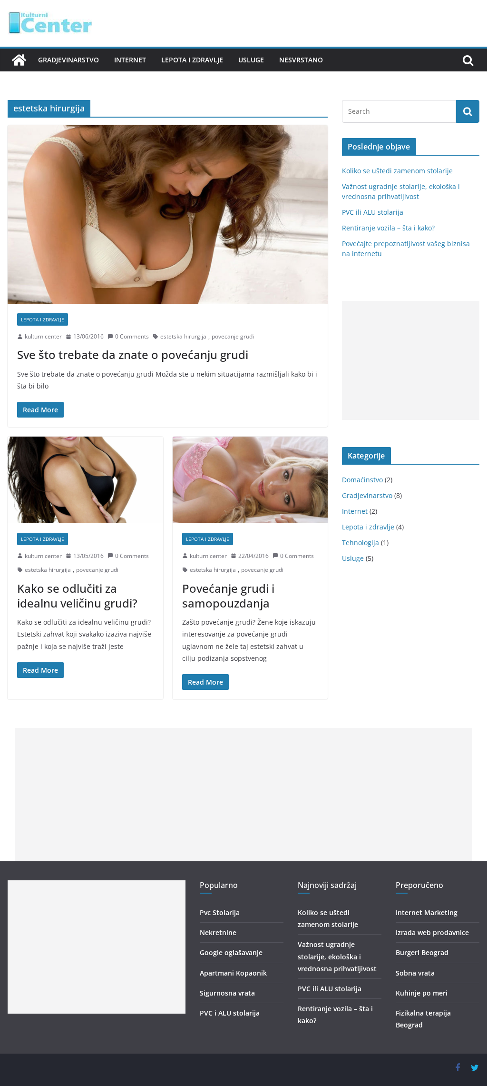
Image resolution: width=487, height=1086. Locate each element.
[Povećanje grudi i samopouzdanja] (250, 480)
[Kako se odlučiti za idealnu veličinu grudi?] (85, 480)
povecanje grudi (233, 336)
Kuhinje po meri (422, 992)
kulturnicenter (43, 336)
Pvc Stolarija (220, 912)
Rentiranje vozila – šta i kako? (388, 227)
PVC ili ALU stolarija (372, 212)
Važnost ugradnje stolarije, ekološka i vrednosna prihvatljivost (337, 956)
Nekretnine (218, 932)
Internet (130, 59)
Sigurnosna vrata (227, 992)
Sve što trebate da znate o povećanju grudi (132, 354)
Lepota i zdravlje (192, 59)
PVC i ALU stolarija (230, 1012)
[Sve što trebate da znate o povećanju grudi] (168, 214)
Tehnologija (360, 542)
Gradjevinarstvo (68, 59)
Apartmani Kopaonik (233, 972)
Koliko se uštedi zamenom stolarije (397, 170)
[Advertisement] (410, 360)
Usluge (251, 59)
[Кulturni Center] (19, 60)
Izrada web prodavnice (432, 932)
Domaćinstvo (362, 479)
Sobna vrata (415, 972)
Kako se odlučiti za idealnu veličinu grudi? (77, 595)
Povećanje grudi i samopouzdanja (228, 595)
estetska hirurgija (183, 336)
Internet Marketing (427, 912)
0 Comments (132, 336)
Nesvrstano (301, 59)
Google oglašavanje (231, 952)
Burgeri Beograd (422, 952)
